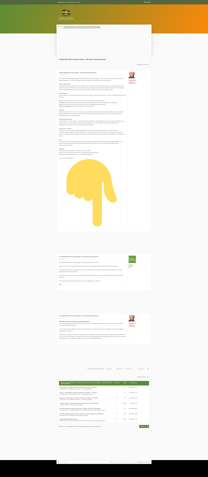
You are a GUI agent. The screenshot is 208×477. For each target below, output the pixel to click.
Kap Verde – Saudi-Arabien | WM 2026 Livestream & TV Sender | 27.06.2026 (79, 398)
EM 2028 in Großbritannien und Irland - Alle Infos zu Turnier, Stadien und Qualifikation (82, 414)
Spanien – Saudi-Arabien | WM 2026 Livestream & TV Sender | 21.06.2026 (78, 392)
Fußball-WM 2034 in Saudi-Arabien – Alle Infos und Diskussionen (82, 59)
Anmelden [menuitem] (148, 2)
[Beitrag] (58, 256)
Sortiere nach (119, 369)
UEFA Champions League (76, 405)
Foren (60, 26)
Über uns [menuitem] (77, 2)
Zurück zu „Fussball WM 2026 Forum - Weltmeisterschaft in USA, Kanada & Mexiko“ (80, 426)
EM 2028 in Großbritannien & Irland (79, 415)
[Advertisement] (104, 42)
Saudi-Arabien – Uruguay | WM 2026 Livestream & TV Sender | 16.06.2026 (78, 387)
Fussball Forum (63, 462)
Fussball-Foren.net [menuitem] (61, 2)
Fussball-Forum (132, 80)
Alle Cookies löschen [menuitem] (131, 462)
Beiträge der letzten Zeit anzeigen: (95, 369)
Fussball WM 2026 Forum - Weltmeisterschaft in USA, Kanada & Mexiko (82, 26)
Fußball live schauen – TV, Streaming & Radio (81, 389)
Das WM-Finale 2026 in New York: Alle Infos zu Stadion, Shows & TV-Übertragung (80, 408)
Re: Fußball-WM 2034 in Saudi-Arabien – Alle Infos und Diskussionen (79, 256)
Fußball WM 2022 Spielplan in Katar (69, 419)
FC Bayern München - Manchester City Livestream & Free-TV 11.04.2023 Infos (79, 403)
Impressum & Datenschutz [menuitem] (118, 462)
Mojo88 (130, 265)
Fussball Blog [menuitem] (71, 2)
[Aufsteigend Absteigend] (141, 368)
